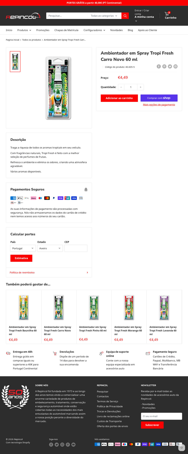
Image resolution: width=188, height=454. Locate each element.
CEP (66, 242)
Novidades (116, 30)
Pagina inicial (12, 39)
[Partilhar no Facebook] (159, 66)
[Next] (182, 317)
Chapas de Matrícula (66, 30)
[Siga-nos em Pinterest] (68, 445)
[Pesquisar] (125, 15)
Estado (41, 242)
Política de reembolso (22, 272)
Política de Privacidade (110, 406)
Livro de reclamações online (113, 416)
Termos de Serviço (107, 401)
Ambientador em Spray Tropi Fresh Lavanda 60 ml (163, 330)
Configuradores (93, 30)
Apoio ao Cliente (147, 30)
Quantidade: (108, 87)
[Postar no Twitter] (170, 66)
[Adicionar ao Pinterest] (164, 66)
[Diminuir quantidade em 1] (121, 87)
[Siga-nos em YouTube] (73, 445)
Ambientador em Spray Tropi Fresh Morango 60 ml (128, 330)
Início (9, 30)
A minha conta (144, 17)
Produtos (22, 30)
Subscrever (152, 425)
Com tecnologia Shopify (18, 442)
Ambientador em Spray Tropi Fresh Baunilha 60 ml (23, 330)
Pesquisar (102, 391)
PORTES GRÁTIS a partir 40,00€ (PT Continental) (94, 2)
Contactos (103, 396)
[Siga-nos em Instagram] (62, 445)
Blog (130, 30)
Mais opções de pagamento (159, 104)
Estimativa (21, 258)
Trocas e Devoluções (109, 411)
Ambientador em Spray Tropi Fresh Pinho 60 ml (92, 328)
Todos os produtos (31, 39)
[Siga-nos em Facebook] (51, 445)
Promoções (42, 30)
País (12, 242)
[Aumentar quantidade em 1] (140, 87)
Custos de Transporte (109, 421)
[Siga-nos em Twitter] (57, 445)
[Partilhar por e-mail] (175, 66)
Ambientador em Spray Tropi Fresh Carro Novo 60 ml (57, 330)
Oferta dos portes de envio (112, 426)
